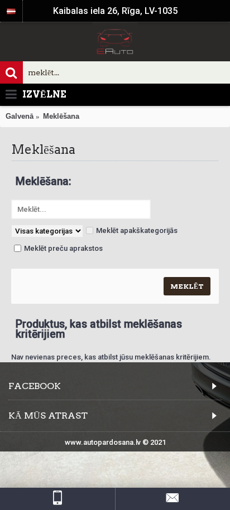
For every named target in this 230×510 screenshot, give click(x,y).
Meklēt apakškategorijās (137, 230)
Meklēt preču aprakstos (63, 248)
